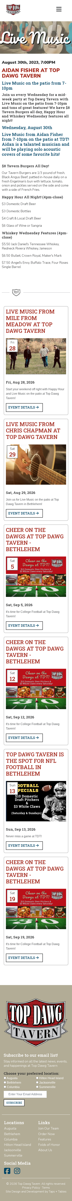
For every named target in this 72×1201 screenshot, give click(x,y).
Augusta (10, 1128)
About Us (45, 1150)
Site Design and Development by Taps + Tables (36, 1192)
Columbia (10, 1139)
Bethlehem (12, 1134)
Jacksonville (12, 1150)
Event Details (22, 407)
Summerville (13, 1155)
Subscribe (14, 1103)
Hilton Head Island (17, 1144)
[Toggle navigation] (59, 9)
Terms (46, 1188)
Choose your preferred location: (31, 1073)
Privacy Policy (31, 1188)
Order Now (46, 1134)
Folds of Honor (49, 1144)
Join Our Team (48, 1128)
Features (44, 1139)
